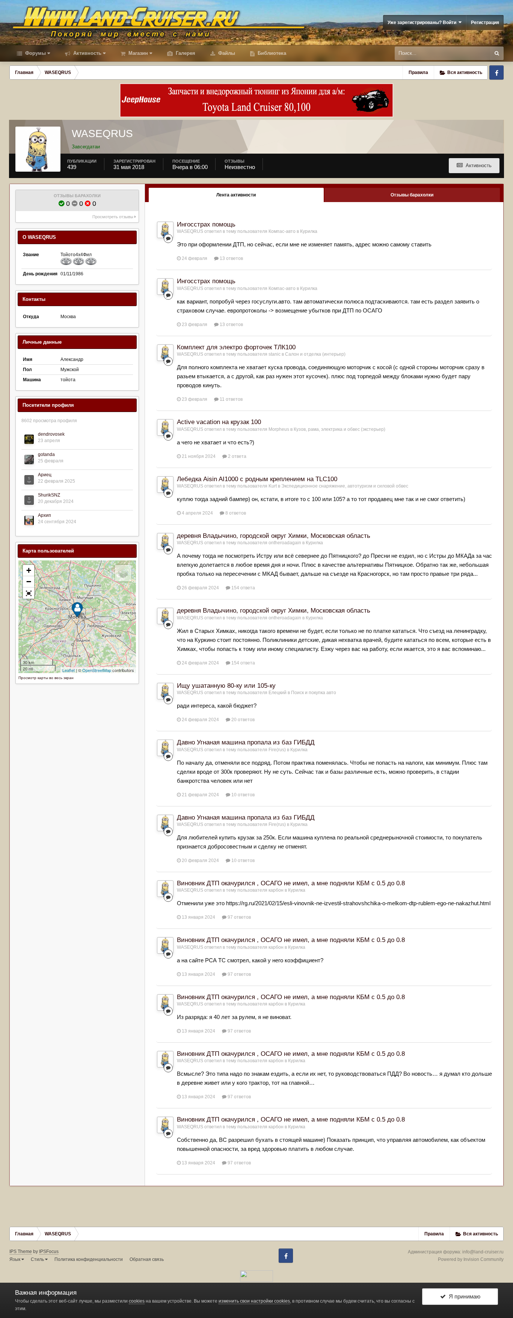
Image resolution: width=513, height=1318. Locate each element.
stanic (275, 354)
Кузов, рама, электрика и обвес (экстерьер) (339, 429)
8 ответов (235, 513)
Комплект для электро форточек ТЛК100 (236, 347)
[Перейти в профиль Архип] (29, 520)
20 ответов (242, 719)
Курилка (308, 231)
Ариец (44, 474)
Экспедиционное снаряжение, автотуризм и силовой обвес (344, 486)
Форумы (35, 53)
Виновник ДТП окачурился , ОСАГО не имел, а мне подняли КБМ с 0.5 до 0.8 (291, 883)
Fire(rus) (277, 749)
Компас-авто (282, 231)
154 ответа (242, 587)
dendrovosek (51, 434)
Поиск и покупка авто (313, 692)
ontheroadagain (285, 542)
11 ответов (231, 399)
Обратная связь (147, 1259)
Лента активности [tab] (236, 195)
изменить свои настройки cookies (254, 1301)
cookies (137, 1301)
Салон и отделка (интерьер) (315, 354)
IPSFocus (49, 1251)
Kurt (273, 486)
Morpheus (279, 429)
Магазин (137, 53)
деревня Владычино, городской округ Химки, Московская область (273, 535)
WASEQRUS (190, 231)
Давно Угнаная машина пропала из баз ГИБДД (246, 742)
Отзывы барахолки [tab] (412, 195)
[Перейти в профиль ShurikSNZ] (29, 500)
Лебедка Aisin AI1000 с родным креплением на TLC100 (257, 479)
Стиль (38, 1259)
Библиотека (271, 53)
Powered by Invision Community (471, 1259)
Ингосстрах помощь (206, 224)
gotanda (46, 454)
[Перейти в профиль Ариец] (29, 480)
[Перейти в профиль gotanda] (29, 459)
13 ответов (231, 258)
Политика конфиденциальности (88, 1259)
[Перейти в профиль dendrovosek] (29, 439)
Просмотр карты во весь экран (46, 678)
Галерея (184, 53)
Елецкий (278, 692)
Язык (15, 1259)
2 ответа (236, 456)
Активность (86, 53)
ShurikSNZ (49, 495)
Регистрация (485, 22)
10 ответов (242, 794)
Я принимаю (463, 1296)
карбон (276, 890)
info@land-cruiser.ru (483, 1252)
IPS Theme (20, 1251)
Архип (44, 515)
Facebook (496, 72)
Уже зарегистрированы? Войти (423, 22)
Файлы (226, 53)
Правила (418, 72)
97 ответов (238, 917)
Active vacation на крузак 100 (219, 422)
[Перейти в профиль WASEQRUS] (165, 230)
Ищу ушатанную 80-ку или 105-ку (226, 685)
